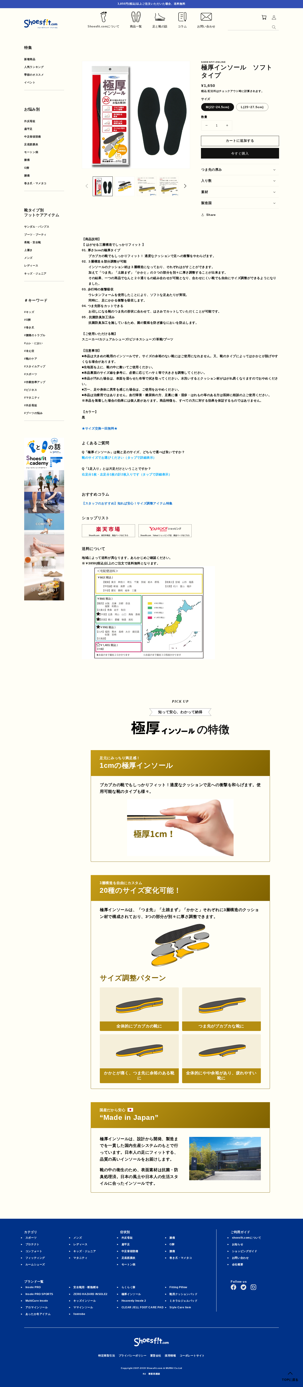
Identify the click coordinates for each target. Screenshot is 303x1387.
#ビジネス (30, 389)
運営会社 (155, 1355)
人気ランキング (34, 67)
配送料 (212, 91)
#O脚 (27, 319)
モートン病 (31, 152)
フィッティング (35, 1257)
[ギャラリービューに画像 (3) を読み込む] (147, 186)
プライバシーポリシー (133, 1355)
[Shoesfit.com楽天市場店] (108, 534)
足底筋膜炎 (31, 144)
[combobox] (253, 26)
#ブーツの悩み (33, 413)
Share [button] (211, 214)
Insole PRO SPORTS (39, 1294)
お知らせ (237, 1244)
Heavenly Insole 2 (134, 1300)
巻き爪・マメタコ (35, 183)
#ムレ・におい (33, 343)
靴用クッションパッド (183, 1294)
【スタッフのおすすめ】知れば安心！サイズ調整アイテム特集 (127, 503)
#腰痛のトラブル (34, 335)
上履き (28, 250)
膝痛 (27, 159)
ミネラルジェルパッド (183, 1300)
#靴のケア (30, 358)
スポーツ (31, 1237)
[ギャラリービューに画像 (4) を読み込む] (169, 186)
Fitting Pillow (178, 1287)
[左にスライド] (87, 186)
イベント (29, 82)
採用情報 (170, 1355)
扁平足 (28, 128)
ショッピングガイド (244, 1251)
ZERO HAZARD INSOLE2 (90, 1294)
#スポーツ (30, 374)
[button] (240, 169)
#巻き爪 (29, 327)
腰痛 (27, 175)
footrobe (79, 1314)
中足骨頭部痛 (32, 136)
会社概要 (237, 1264)
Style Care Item (180, 1307)
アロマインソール (37, 1307)
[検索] (274, 27)
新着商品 (29, 59)
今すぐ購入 (240, 153)
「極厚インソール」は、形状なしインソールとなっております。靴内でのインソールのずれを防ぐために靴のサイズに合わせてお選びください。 (179, 458)
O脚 (26, 167)
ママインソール (83, 1307)
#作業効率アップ (34, 382)
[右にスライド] (185, 186)
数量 (204, 117)
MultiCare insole (37, 1300)
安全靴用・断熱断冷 (85, 1287)
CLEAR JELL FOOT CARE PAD (142, 1307)
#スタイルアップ (34, 366)
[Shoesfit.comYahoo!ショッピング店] (165, 534)
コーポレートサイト (192, 1355)
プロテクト (32, 1244)
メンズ (28, 257)
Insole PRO (33, 1287)
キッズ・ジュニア (35, 273)
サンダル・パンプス (36, 226)
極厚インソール (131, 1294)
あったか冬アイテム (38, 1314)
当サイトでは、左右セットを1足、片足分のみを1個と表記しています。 (134, 475)
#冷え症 (29, 350)
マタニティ (80, 1257)
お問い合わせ (240, 1257)
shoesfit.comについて (246, 1237)
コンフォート (34, 1251)
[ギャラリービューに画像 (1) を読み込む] (103, 186)
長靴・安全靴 (32, 242)
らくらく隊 (129, 1287)
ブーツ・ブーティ (35, 234)
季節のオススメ (34, 74)
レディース (31, 265)
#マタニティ (32, 397)
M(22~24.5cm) (217, 107)
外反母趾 (29, 121)
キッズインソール (84, 1300)
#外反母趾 (30, 405)
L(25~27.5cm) (252, 107)
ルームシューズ (35, 1264)
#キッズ (29, 312)
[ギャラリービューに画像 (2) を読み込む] (125, 186)
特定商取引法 (106, 1355)
